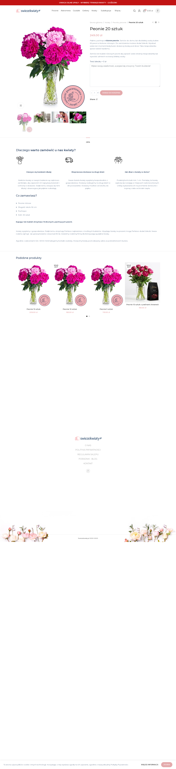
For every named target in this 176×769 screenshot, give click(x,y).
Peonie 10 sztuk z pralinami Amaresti (142, 304)
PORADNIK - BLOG (88, 459)
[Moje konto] (139, 10)
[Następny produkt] (158, 22)
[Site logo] (28, 11)
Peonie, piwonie (119, 22)
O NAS (88, 445)
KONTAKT (88, 463)
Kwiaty (107, 22)
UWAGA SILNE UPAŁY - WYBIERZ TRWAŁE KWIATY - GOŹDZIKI (88, 2)
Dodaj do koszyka (111, 93)
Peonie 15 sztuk (33, 309)
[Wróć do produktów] (155, 22)
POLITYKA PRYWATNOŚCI (88, 450)
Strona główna (96, 22)
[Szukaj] (134, 10)
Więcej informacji (150, 764)
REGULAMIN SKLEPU (88, 454)
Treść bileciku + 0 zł (98, 61)
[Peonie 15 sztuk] (33, 284)
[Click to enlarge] (21, 105)
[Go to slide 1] (86, 316)
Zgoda (167, 764)
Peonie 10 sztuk (70, 309)
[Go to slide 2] (89, 316)
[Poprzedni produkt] (152, 22)
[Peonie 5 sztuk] (106, 284)
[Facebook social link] (157, 10)
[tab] (88, 141)
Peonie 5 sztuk (106, 309)
